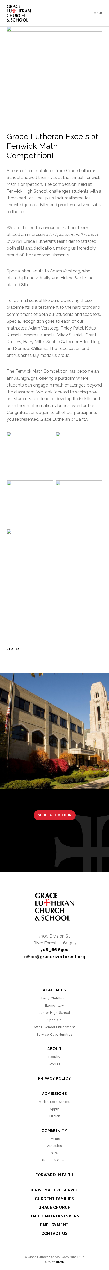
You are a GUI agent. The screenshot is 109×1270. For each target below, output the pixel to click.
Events (54, 1139)
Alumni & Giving (54, 1160)
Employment (54, 1225)
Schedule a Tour (54, 815)
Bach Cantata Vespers (54, 1216)
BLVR (60, 1262)
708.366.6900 (54, 949)
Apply (54, 1109)
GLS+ (55, 1153)
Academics (54, 990)
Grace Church (54, 1207)
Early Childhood (54, 998)
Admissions (54, 1094)
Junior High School (54, 1013)
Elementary (54, 1005)
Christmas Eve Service (54, 1190)
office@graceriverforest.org (54, 956)
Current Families (54, 1199)
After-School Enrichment (54, 1027)
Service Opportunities (55, 1034)
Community (54, 1131)
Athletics (54, 1146)
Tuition (54, 1116)
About (54, 1049)
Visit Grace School (54, 1102)
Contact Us (54, 1233)
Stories (54, 1064)
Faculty (54, 1057)
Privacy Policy (54, 1078)
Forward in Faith (54, 1175)
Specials (54, 1020)
